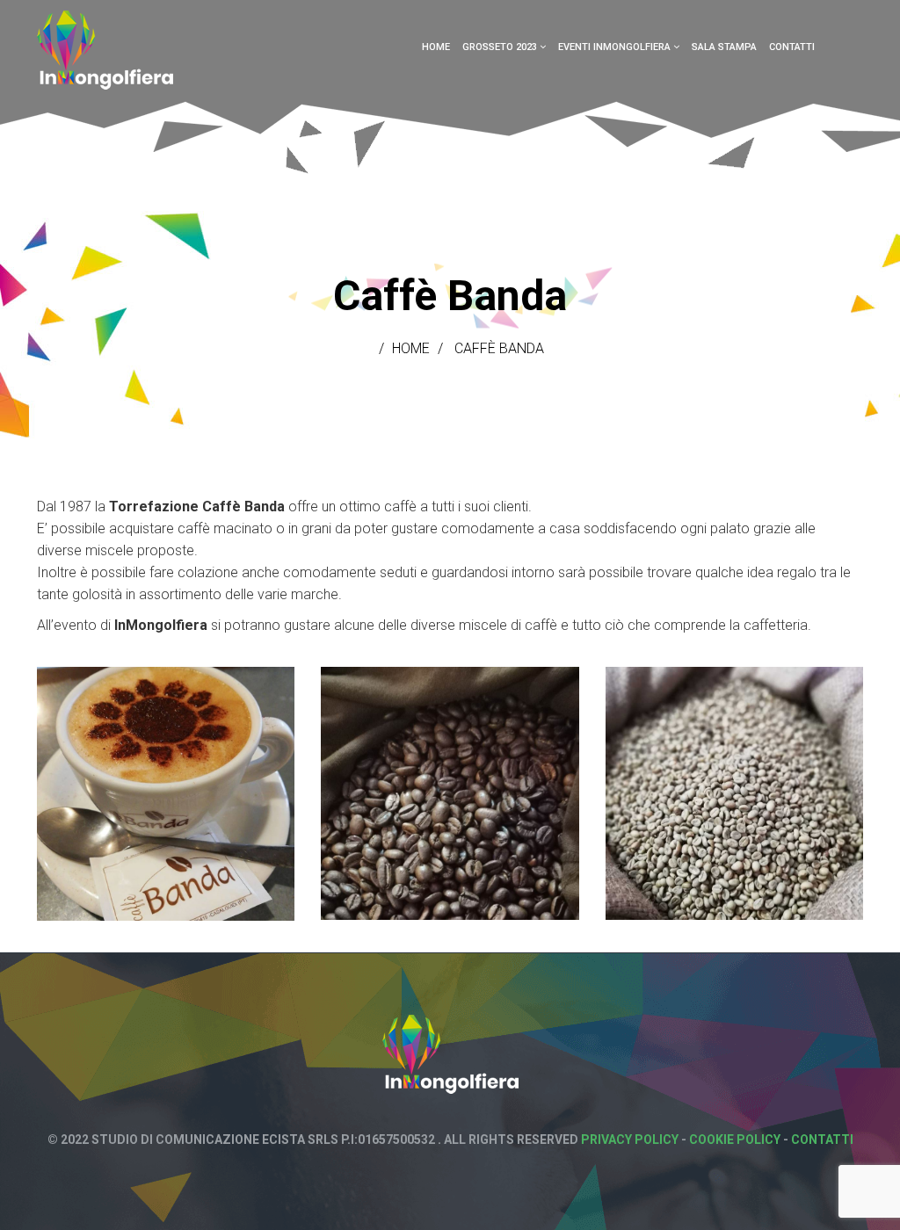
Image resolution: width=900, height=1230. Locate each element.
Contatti (792, 47)
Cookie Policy (734, 1139)
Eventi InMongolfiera (614, 47)
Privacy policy (630, 1139)
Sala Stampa (724, 47)
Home (436, 47)
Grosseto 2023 (499, 47)
